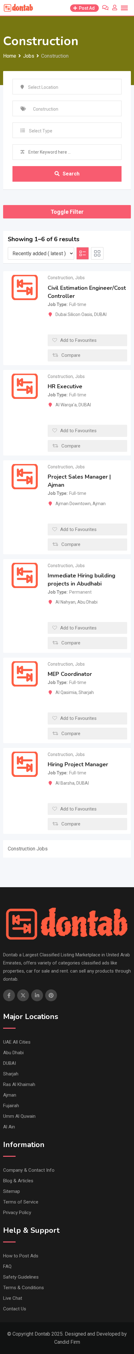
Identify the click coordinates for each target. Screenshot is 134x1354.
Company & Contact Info (29, 1170)
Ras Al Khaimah (19, 1084)
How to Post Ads (20, 1256)
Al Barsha (64, 783)
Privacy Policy (17, 1212)
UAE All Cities (17, 1042)
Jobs (80, 277)
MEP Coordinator (70, 674)
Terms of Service (20, 1202)
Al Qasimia (66, 692)
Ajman (99, 503)
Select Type (40, 130)
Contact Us (14, 1309)
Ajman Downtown (73, 503)
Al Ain (9, 1127)
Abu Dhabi (87, 602)
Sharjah (86, 692)
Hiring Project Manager (78, 764)
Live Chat (12, 1298)
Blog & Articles (18, 1181)
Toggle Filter (67, 211)
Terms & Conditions (23, 1287)
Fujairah (11, 1105)
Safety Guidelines (21, 1277)
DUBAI (100, 314)
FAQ (7, 1266)
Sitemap (11, 1191)
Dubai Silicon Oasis (73, 314)
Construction (60, 277)
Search (71, 174)
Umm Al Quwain (19, 1116)
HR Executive (65, 386)
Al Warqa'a (66, 404)
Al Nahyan (65, 602)
